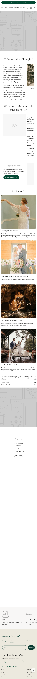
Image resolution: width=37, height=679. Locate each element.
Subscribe (31, 647)
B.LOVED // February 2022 (9, 364)
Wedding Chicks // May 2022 (10, 230)
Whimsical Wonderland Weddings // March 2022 (16, 276)
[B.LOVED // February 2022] (18, 346)
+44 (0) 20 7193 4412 (11, 666)
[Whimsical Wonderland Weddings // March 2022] (18, 257)
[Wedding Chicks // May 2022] (18, 212)
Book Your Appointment (14, 662)
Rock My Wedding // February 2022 (12, 320)
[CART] (34, 8)
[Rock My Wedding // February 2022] (18, 301)
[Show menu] (2, 8)
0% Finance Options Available (18, 2)
